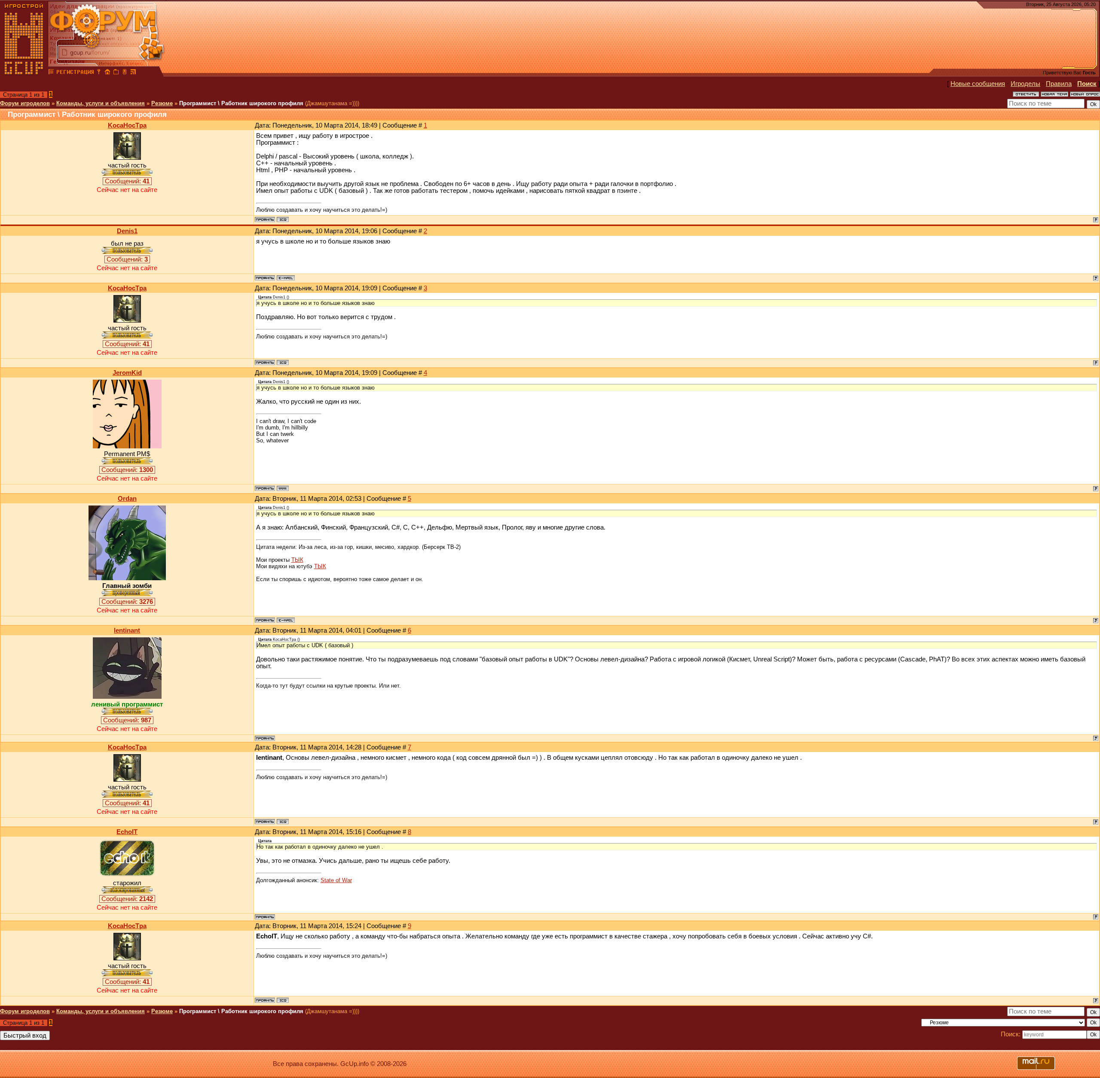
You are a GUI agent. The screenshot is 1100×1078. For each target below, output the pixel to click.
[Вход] (99, 73)
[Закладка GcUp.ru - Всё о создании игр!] (116, 73)
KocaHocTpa (127, 125)
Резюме (162, 103)
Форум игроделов (25, 103)
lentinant (127, 630)
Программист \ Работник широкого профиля (241, 103)
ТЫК (297, 560)
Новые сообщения (977, 83)
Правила (1059, 83)
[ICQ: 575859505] (283, 219)
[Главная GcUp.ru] (24, 73)
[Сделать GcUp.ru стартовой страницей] (107, 73)
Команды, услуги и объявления (100, 103)
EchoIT (127, 831)
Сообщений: (127, 181)
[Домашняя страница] (283, 488)
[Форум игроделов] (51, 73)
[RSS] (133, 73)
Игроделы (1025, 83)
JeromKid (127, 372)
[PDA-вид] (124, 73)
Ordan (127, 498)
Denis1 (127, 231)
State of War (336, 880)
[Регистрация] (75, 73)
